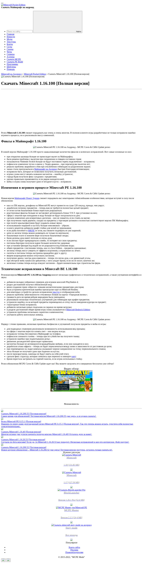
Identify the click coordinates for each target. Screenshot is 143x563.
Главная (10, 34)
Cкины (10, 49)
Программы (12, 64)
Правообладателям (74, 552)
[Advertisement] (71, 109)
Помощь (11, 69)
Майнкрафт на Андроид (45, 169)
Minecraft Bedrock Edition (78, 309)
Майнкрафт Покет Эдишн (27, 198)
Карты (10, 44)
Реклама (74, 550)
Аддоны (11, 57)
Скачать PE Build (15, 62)
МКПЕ (31, 230)
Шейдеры (11, 67)
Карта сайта (74, 547)
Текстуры (11, 42)
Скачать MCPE (14, 59)
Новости (11, 37)
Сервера (11, 54)
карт (74, 356)
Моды (9, 39)
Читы (9, 52)
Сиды (9, 47)
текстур (56, 292)
